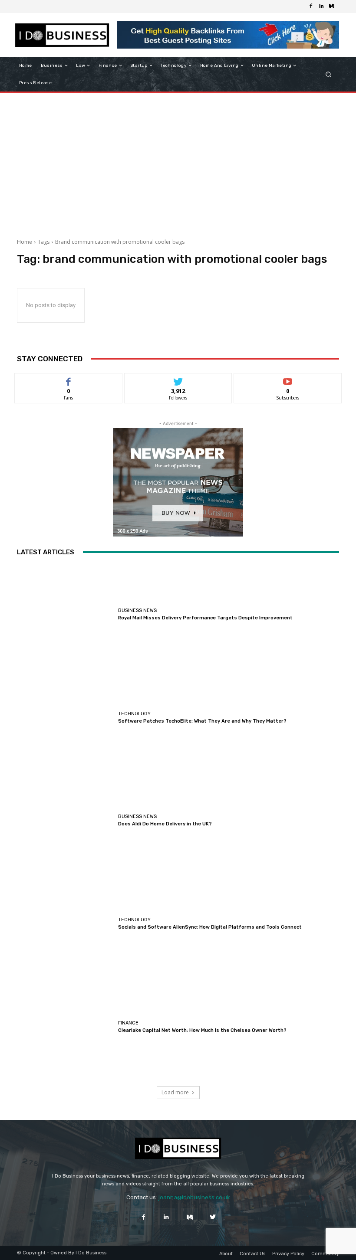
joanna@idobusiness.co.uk (194, 1197)
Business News (137, 610)
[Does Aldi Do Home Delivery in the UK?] (65, 820)
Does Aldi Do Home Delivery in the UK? (165, 824)
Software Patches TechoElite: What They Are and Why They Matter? (202, 721)
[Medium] (331, 6)
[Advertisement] (178, 162)
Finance (128, 1023)
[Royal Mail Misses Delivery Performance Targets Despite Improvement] (65, 614)
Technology (134, 713)
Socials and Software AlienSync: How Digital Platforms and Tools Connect (210, 927)
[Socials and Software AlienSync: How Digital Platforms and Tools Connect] (65, 923)
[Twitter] (212, 1216)
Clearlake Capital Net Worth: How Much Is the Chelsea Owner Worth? (202, 1030)
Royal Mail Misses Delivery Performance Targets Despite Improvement (205, 618)
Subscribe (287, 379)
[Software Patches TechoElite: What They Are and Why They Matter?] (65, 717)
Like (68, 379)
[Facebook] (311, 6)
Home (24, 241)
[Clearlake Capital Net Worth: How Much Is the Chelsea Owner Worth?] (65, 1027)
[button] (328, 74)
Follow (178, 379)
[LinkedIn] (321, 6)
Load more (175, 1092)
